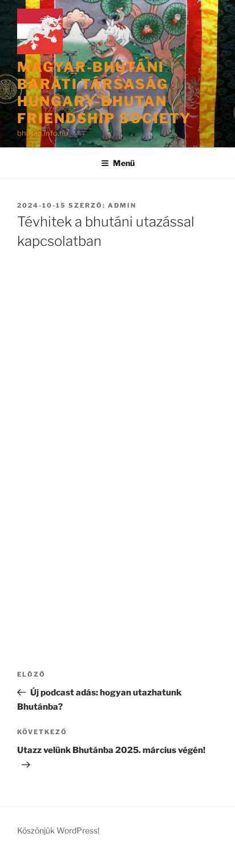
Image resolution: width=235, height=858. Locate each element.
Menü (124, 163)
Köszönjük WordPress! (58, 830)
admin (122, 205)
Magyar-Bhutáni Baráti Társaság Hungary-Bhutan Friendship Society (104, 93)
